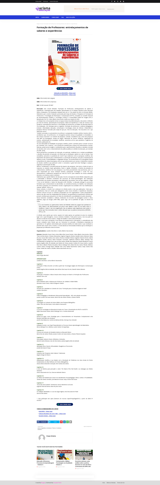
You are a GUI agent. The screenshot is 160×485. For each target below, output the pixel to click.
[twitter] (115, 1)
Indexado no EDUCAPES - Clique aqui (65, 93)
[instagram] (118, 1)
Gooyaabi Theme (57, 482)
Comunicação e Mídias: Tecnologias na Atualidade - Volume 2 (64, 462)
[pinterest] (121, 1)
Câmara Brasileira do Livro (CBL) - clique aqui (52, 413)
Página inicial (40, 23)
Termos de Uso (120, 482)
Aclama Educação (54, 1)
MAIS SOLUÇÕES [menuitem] (70, 17)
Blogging (43, 482)
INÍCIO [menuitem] (37, 17)
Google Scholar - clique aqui (47, 416)
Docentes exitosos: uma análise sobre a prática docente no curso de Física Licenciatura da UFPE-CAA (83, 463)
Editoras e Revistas (111, 482)
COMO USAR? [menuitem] (55, 17)
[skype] (123, 1)
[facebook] (112, 1)
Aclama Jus (45, 1)
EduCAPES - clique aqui (45, 411)
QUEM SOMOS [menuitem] (45, 17)
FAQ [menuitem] (62, 17)
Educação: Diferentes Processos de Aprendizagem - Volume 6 (45, 462)
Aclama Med (38, 1)
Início (103, 482)
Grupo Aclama (51, 436)
